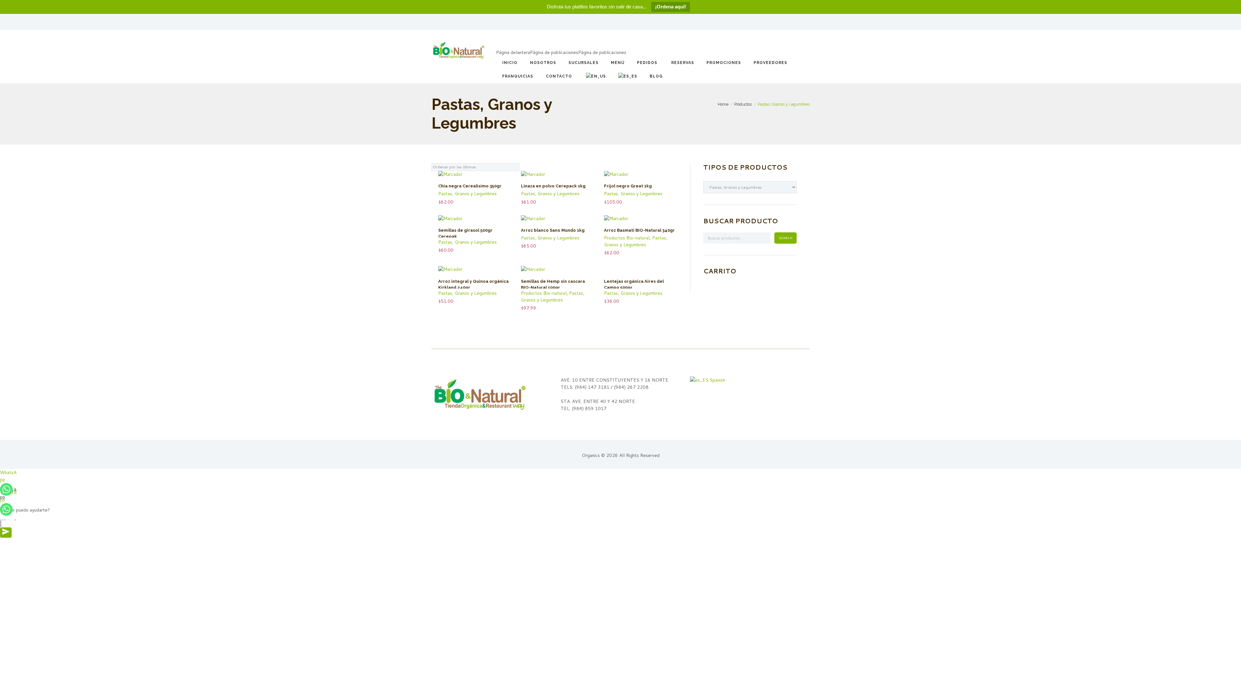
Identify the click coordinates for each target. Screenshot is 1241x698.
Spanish (716, 380)
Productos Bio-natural (627, 238)
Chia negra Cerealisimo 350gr (470, 186)
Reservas (682, 62)
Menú (617, 62)
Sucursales (583, 62)
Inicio (509, 62)
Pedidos (647, 62)
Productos (743, 104)
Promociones (723, 62)
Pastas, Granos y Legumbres (467, 193)
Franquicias (517, 76)
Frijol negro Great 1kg (628, 186)
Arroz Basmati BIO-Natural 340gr (639, 230)
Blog (656, 76)
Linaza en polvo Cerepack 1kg (553, 186)
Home (723, 104)
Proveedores (770, 62)
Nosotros (543, 62)
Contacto (559, 76)
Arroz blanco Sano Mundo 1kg (553, 230)
